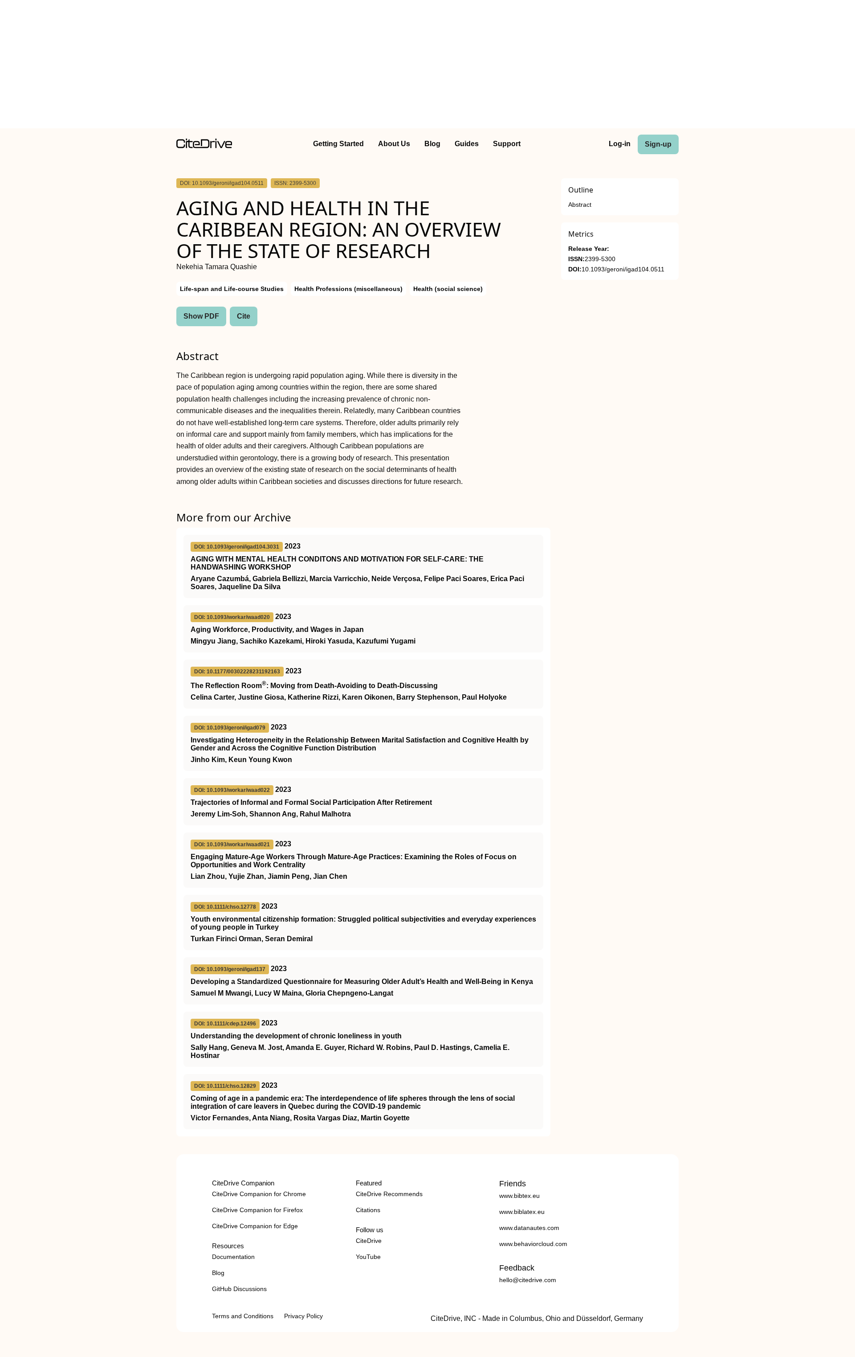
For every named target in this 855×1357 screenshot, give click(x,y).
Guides (467, 144)
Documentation (233, 1256)
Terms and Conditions (242, 1316)
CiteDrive (369, 1240)
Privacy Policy (303, 1316)
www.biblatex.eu (522, 1211)
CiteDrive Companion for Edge (255, 1226)
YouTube (368, 1256)
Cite (243, 316)
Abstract (579, 204)
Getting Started (338, 144)
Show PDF (201, 316)
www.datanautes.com (529, 1227)
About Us (394, 144)
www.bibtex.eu (519, 1195)
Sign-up (658, 144)
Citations (368, 1210)
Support (507, 144)
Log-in (620, 144)
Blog (432, 144)
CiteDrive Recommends (389, 1193)
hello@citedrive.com (527, 1279)
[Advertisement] (427, 66)
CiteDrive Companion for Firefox (257, 1210)
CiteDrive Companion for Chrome (259, 1193)
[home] (204, 146)
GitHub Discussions (239, 1288)
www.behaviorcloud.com (533, 1243)
